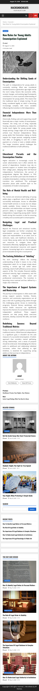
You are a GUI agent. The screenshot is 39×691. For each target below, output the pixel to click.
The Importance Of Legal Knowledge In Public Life (17, 538)
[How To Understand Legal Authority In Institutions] (19, 664)
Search (5, 504)
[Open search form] (26, 15)
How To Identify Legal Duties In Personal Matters (17, 524)
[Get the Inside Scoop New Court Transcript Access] (19, 422)
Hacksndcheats (19, 7)
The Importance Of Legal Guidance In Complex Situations (19, 531)
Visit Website (12, 383)
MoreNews (29, 687)
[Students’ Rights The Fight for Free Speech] (19, 452)
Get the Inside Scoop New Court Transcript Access (19, 436)
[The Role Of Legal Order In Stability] (19, 602)
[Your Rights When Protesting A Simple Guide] (19, 482)
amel (5, 43)
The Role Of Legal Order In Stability (13, 527)
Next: (16, 398)
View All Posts (26, 383)
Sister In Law (8, 610)
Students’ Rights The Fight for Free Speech (17, 466)
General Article (9, 672)
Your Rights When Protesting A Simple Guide (17, 495)
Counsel (5, 31)
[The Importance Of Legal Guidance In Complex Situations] (19, 632)
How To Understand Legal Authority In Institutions (17, 535)
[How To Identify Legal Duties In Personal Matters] (19, 572)
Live (35, 15)
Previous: (16, 392)
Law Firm (7, 580)
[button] (3, 15)
